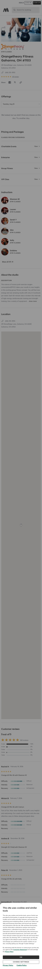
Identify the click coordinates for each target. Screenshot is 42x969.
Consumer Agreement (20, 949)
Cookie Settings (21, 962)
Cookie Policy (22, 965)
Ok (21, 957)
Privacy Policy (9, 951)
